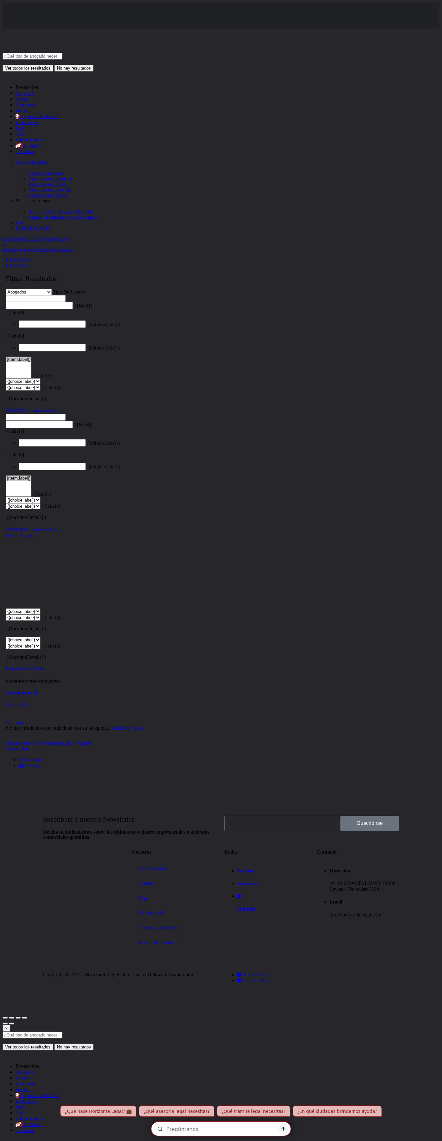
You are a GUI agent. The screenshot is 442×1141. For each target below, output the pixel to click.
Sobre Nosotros (152, 868)
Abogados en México (47, 195)
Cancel (85, 743)
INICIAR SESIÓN (33, 228)
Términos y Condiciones (160, 927)
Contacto (146, 883)
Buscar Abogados (31, 162)
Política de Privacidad (158, 942)
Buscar (14, 410)
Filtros (12, 260)
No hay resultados (74, 68)
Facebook (246, 871)
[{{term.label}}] (18, 359)
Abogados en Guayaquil (50, 178)
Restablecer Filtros (41, 410)
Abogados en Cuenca (47, 184)
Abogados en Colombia (49, 189)
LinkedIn (246, 909)
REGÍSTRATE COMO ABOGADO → (38, 239)
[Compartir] (11, 1018)
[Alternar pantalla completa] (18, 1018)
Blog (20, 222)
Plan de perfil (150, 913)
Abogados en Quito (46, 173)
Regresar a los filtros (25, 668)
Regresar (27, 535)
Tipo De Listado (69, 291)
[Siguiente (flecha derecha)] (11, 1024)
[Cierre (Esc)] (5, 1018)
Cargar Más (16, 705)
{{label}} (83, 305)
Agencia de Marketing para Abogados (62, 217)
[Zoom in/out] (24, 1018)
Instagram (247, 883)
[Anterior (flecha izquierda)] (5, 1024)
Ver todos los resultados (27, 68)
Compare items (42, 743)
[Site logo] (51, 50)
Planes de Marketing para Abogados (61, 211)
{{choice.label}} (103, 324)
